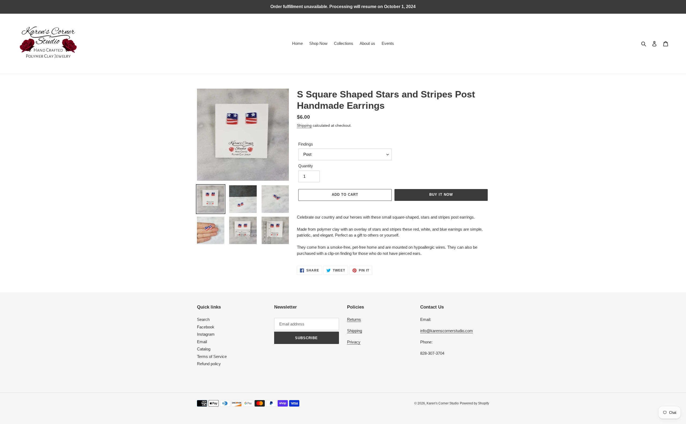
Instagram (206, 334)
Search (203, 319)
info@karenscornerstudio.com (446, 330)
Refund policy (209, 363)
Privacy (353, 342)
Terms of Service (212, 356)
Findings (305, 144)
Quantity (305, 166)
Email (202, 341)
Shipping (304, 125)
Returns (354, 319)
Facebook (205, 327)
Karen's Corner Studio (443, 403)
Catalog (203, 349)
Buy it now (441, 195)
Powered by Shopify (474, 403)
